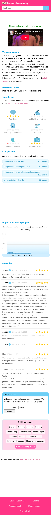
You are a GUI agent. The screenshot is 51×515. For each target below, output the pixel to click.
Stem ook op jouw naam (18, 104)
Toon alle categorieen (25, 447)
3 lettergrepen (38, 432)
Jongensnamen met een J (25, 161)
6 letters (38, 427)
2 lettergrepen (25, 432)
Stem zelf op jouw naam (29, 459)
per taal (22, 436)
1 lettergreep (12, 432)
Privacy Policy (26, 511)
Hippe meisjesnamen (15, 441)
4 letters (21, 427)
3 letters (12, 427)
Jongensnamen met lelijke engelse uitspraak (25, 173)
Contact (36, 501)
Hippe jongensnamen (35, 441)
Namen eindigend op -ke (25, 180)
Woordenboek (15, 506)
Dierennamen (34, 506)
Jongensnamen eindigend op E (25, 167)
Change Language (18, 501)
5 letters (29, 427)
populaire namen (34, 436)
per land (13, 436)
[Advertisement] (25, 18)
